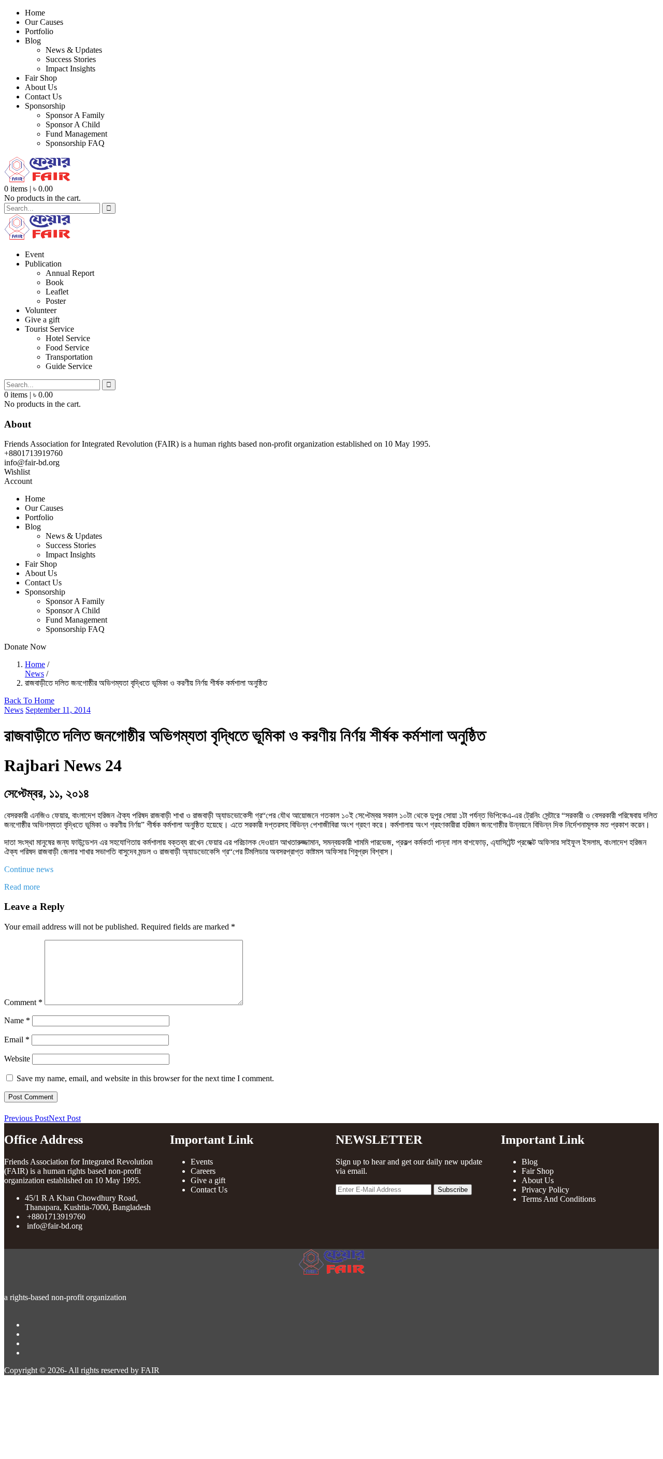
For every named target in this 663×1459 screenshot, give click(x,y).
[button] (28, 188)
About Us (41, 87)
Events (202, 1161)
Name (17, 1020)
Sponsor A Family (75, 115)
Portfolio (39, 31)
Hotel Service (68, 338)
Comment (23, 1002)
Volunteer (40, 310)
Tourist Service (49, 329)
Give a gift (42, 319)
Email (17, 1039)
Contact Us (43, 96)
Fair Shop (41, 77)
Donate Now (25, 646)
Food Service (67, 347)
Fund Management (76, 133)
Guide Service (69, 366)
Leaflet (57, 291)
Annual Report (70, 273)
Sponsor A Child (73, 124)
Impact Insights (70, 68)
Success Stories (71, 59)
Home (35, 12)
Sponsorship (45, 105)
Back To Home (29, 700)
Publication (43, 263)
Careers (203, 1171)
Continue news (29, 869)
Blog (33, 40)
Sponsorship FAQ (75, 143)
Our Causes (44, 22)
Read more (22, 886)
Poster (56, 301)
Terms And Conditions (559, 1199)
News (34, 673)
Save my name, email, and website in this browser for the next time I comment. (145, 1078)
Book (55, 282)
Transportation (69, 356)
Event (34, 254)
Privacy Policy (545, 1189)
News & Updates (74, 50)
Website (17, 1058)
